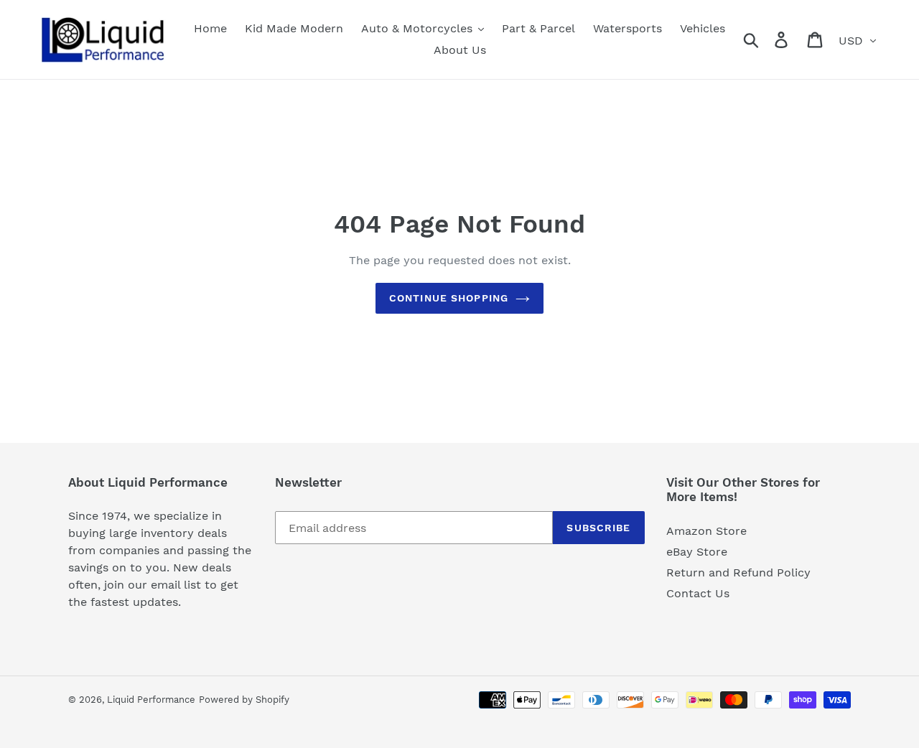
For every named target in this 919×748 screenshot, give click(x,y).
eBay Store (696, 551)
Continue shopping (448, 298)
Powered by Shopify (244, 699)
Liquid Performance (151, 699)
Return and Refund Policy (738, 572)
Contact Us (697, 593)
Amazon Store (706, 531)
